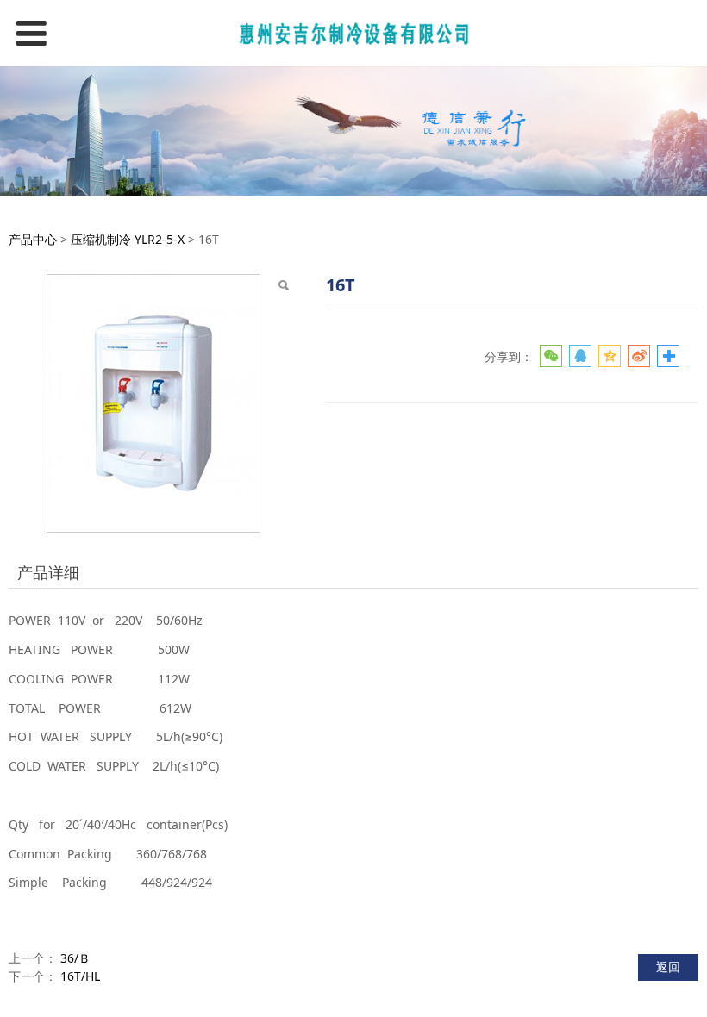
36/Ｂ (75, 958)
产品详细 (48, 572)
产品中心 (33, 239)
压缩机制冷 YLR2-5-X (128, 239)
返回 (668, 966)
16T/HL (80, 976)
